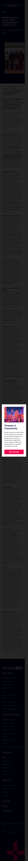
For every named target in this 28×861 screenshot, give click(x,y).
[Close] (23, 407)
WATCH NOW (14, 452)
